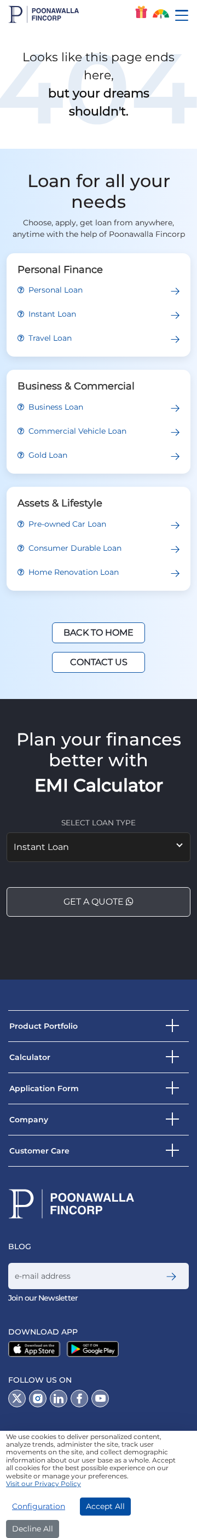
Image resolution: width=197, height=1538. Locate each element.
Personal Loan (54, 290)
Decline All (32, 1529)
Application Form (44, 1088)
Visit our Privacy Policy (43, 1484)
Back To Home (98, 632)
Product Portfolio (43, 1026)
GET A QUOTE (94, 901)
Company (28, 1120)
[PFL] (43, 14)
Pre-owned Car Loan (66, 524)
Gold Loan (46, 455)
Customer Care (39, 1151)
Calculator (29, 1057)
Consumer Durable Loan (73, 548)
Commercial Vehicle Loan (76, 431)
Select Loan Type (98, 822)
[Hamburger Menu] (186, 15)
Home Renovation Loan (72, 572)
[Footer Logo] (71, 1204)
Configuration (38, 1506)
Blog (19, 1246)
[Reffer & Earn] (141, 12)
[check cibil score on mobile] (161, 14)
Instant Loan (51, 314)
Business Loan (54, 407)
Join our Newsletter (43, 1298)
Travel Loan (49, 338)
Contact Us (99, 662)
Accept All (105, 1506)
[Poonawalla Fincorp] (36, 1349)
